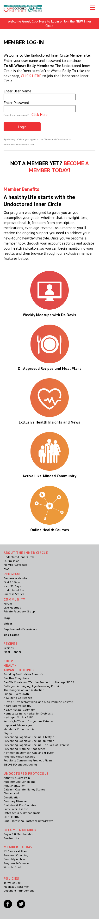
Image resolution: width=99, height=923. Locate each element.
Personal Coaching (16, 855)
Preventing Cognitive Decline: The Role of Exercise (36, 745)
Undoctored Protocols (26, 773)
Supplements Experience (20, 629)
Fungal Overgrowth (16, 694)
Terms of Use (12, 883)
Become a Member (16, 578)
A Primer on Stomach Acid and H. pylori (29, 752)
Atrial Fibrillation (14, 785)
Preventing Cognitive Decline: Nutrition (29, 741)
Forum (8, 603)
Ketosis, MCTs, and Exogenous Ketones (29, 721)
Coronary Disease (15, 801)
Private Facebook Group (19, 611)
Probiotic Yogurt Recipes (19, 756)
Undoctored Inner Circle (19, 557)
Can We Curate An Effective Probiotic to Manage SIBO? (39, 682)
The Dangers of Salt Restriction (24, 690)
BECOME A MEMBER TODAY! (59, 166)
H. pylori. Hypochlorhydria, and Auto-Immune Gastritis (39, 702)
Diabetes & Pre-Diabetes (20, 805)
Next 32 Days (12, 586)
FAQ (6, 568)
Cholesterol (11, 793)
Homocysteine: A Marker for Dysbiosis (28, 713)
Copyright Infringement (19, 890)
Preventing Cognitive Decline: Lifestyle (29, 737)
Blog (7, 618)
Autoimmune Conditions (19, 781)
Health (10, 665)
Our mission (11, 561)
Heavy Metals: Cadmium (20, 709)
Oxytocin (9, 733)
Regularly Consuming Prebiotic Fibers (28, 760)
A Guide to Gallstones (18, 698)
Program (12, 574)
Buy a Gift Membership (18, 834)
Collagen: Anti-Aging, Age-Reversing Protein (32, 686)
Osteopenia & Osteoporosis (22, 813)
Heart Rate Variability (17, 705)
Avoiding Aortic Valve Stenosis (23, 674)
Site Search (11, 634)
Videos (8, 623)
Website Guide (13, 867)
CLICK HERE (31, 75)
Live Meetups (12, 607)
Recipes (9, 648)
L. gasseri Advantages (18, 725)
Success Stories (14, 594)
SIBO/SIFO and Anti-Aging (20, 764)
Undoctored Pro (14, 590)
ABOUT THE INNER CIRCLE (26, 553)
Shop (8, 661)
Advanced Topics (19, 670)
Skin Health (11, 817)
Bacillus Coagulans (16, 678)
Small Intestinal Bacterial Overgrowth (28, 821)
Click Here (39, 114)
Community (14, 599)
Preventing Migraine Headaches (24, 749)
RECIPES (11, 643)
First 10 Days (12, 582)
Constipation (12, 797)
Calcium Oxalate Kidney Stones (24, 789)
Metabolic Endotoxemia (19, 729)
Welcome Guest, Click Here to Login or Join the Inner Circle (49, 23)
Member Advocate (15, 564)
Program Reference (16, 863)
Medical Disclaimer (16, 886)
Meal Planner (12, 652)
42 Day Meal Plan (15, 851)
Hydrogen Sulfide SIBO (18, 717)
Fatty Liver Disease (16, 809)
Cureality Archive (15, 859)
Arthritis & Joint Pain (17, 778)
